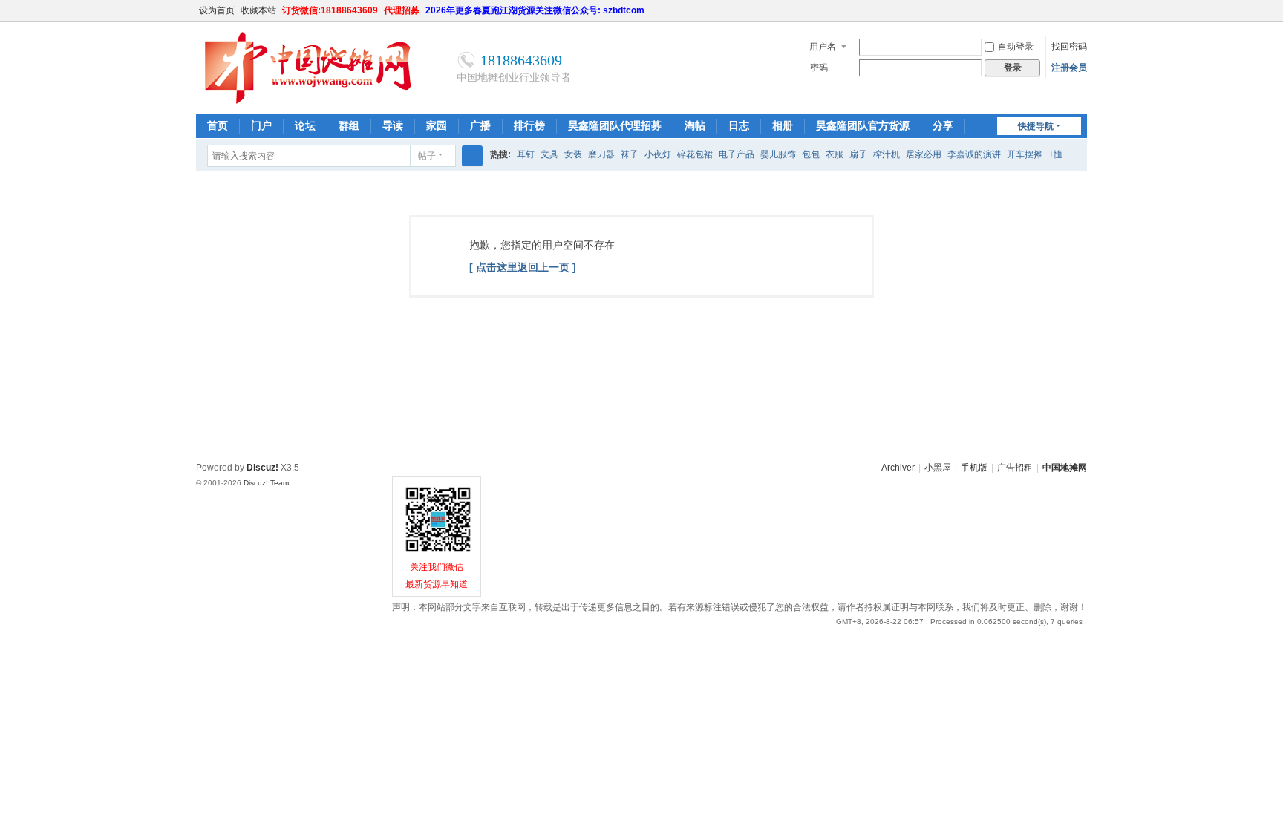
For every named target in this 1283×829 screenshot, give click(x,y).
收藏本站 (258, 10)
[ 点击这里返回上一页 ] (522, 267)
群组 (349, 125)
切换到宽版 (1080, 16)
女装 (573, 154)
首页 (217, 125)
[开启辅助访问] (1066, 10)
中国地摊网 (1064, 467)
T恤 (1055, 154)
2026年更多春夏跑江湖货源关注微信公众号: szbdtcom (534, 10)
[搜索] (472, 155)
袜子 (630, 154)
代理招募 (401, 10)
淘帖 (695, 125)
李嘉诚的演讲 (974, 154)
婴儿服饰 (778, 154)
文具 (549, 154)
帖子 (427, 156)
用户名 (822, 47)
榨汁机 (886, 154)
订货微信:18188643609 (330, 10)
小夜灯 (657, 154)
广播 (480, 125)
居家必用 (923, 154)
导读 (392, 125)
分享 (943, 125)
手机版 (974, 467)
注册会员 (1069, 67)
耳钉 (526, 154)
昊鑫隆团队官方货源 (863, 125)
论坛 (305, 125)
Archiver (898, 467)
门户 (261, 125)
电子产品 (736, 154)
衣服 (834, 154)
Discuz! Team (266, 483)
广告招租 (1015, 467)
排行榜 (529, 125)
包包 (811, 154)
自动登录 (1016, 47)
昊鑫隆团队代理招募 (615, 125)
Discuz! (262, 467)
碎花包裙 (695, 154)
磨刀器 (601, 154)
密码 (819, 67)
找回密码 (1069, 47)
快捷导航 (1036, 126)
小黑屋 (937, 467)
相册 (782, 125)
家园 (436, 125)
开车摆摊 (1024, 154)
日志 (738, 125)
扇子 (858, 154)
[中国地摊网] (307, 101)
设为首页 (217, 10)
